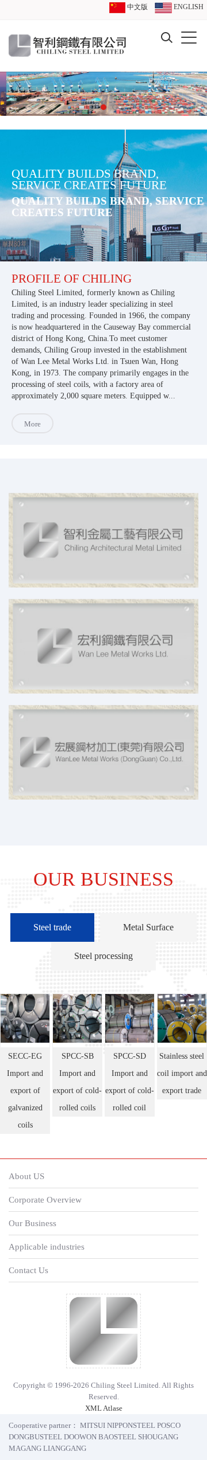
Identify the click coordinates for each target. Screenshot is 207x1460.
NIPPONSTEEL (131, 1425)
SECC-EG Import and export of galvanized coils (25, 1090)
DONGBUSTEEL (35, 1436)
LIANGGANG (64, 1448)
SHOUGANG (158, 1436)
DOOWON (80, 1436)
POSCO (169, 1425)
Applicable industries (47, 1246)
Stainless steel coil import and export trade (182, 1073)
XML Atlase (103, 1408)
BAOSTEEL (117, 1436)
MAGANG (25, 1448)
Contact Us (28, 1270)
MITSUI (92, 1425)
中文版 (136, 7)
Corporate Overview (45, 1199)
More (32, 424)
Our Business (32, 1223)
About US (26, 1176)
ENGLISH (188, 7)
